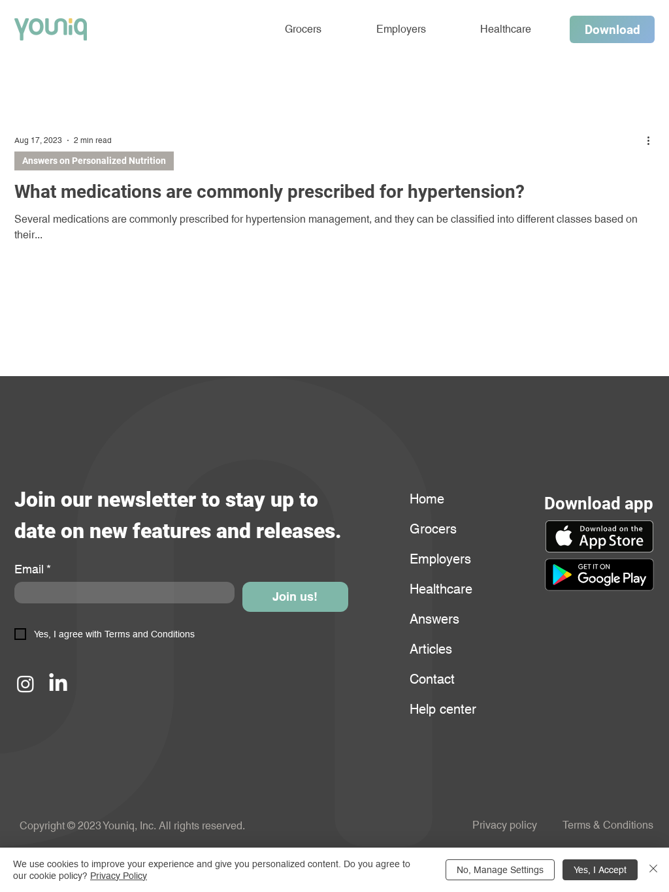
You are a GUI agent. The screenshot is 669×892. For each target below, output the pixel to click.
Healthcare (441, 589)
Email (32, 569)
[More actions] (653, 140)
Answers (434, 619)
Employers (440, 559)
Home (427, 499)
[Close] (653, 870)
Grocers (433, 529)
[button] (599, 574)
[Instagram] (25, 684)
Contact (432, 679)
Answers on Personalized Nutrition (94, 160)
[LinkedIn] (58, 684)
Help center (441, 709)
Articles (431, 649)
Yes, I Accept (600, 870)
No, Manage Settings (500, 870)
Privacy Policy (118, 875)
